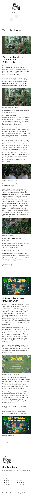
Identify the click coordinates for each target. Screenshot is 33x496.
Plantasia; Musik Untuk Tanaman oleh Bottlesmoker (14, 59)
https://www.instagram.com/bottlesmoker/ (14, 413)
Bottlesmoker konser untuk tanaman (13, 299)
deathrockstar (16, 13)
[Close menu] (16, 16)
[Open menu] (11, 19)
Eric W (11, 264)
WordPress (28, 493)
